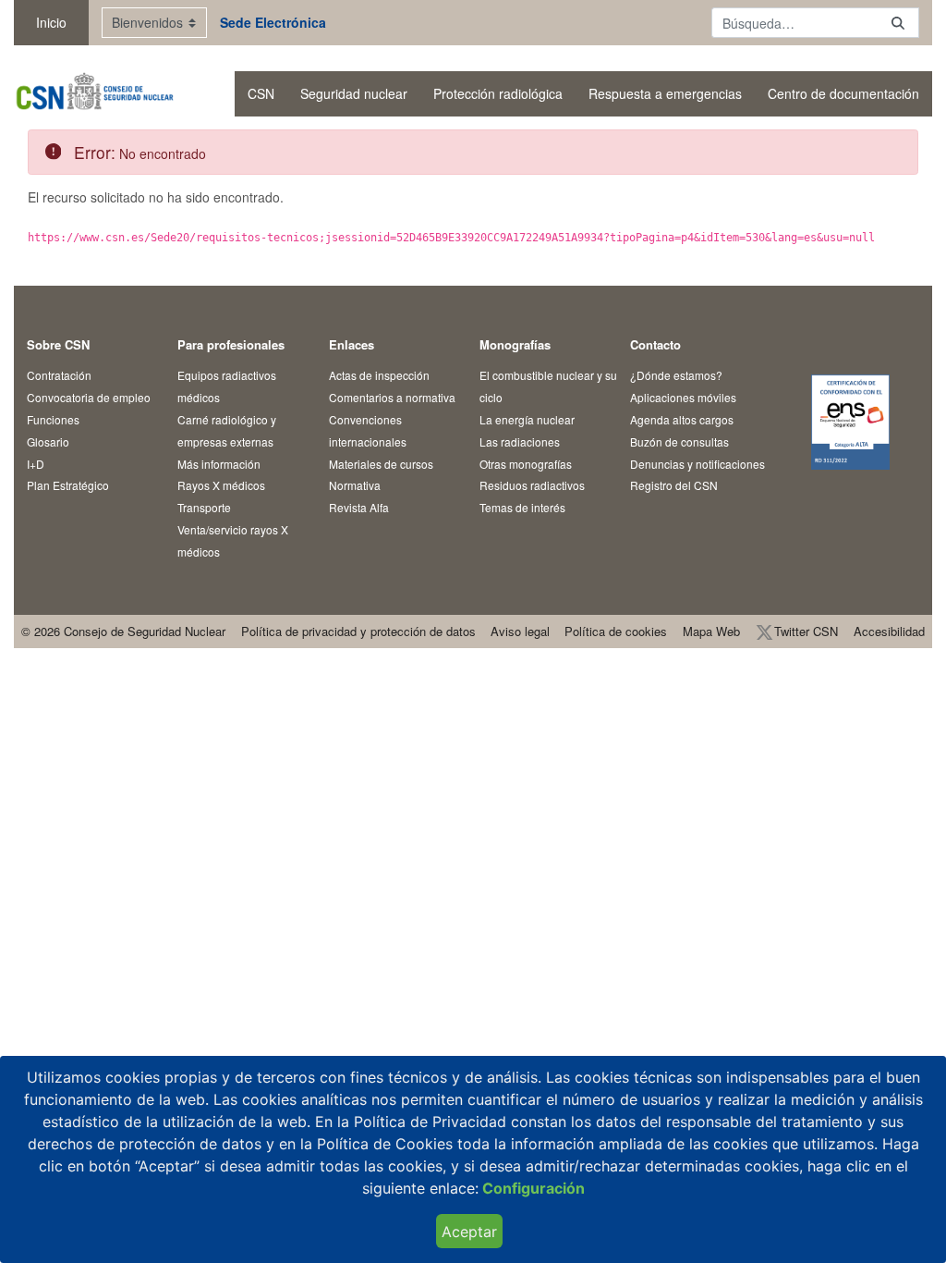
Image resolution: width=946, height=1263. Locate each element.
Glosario (48, 441)
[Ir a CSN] (94, 93)
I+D (35, 464)
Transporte (204, 507)
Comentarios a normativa (392, 397)
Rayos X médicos (221, 485)
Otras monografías (525, 464)
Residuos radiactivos (532, 485)
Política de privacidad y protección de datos (358, 631)
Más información (219, 464)
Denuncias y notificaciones (697, 464)
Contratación (59, 375)
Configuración (532, 1188)
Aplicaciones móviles (683, 397)
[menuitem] (261, 93)
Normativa (355, 485)
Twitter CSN (806, 631)
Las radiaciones (519, 441)
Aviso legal (520, 631)
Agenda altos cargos (682, 419)
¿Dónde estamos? (676, 375)
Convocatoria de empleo (89, 397)
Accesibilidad (889, 631)
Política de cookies (615, 631)
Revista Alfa (359, 507)
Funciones (53, 419)
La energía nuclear (527, 419)
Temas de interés (522, 507)
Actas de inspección (379, 375)
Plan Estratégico (68, 485)
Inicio (51, 22)
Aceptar (469, 1231)
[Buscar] (898, 22)
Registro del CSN (674, 485)
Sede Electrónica (273, 22)
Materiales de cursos (381, 464)
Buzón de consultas (679, 441)
